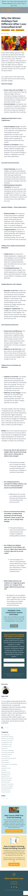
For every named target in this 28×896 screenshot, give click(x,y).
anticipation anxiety (7, 736)
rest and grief (5, 782)
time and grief (5, 792)
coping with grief (6, 742)
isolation (3, 770)
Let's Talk (14, 626)
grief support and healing (9, 764)
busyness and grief (7, 740)
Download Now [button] (14, 864)
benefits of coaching (7, 738)
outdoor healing (6, 780)
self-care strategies (7, 786)
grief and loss (5, 756)
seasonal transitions (20, 30)
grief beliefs (5, 760)
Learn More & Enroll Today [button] (14, 831)
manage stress (5, 772)
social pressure (5, 790)
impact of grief (6, 768)
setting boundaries (7, 788)
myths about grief (6, 778)
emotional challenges (7, 750)
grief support (5, 762)
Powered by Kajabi (14, 892)
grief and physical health (8, 758)
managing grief (5, 774)
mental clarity (5, 776)
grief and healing (6, 754)
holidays (12, 30)
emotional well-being (6, 30)
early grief (4, 748)
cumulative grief (6, 746)
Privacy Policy (14, 882)
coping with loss (6, 744)
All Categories (5, 734)
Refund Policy (14, 884)
